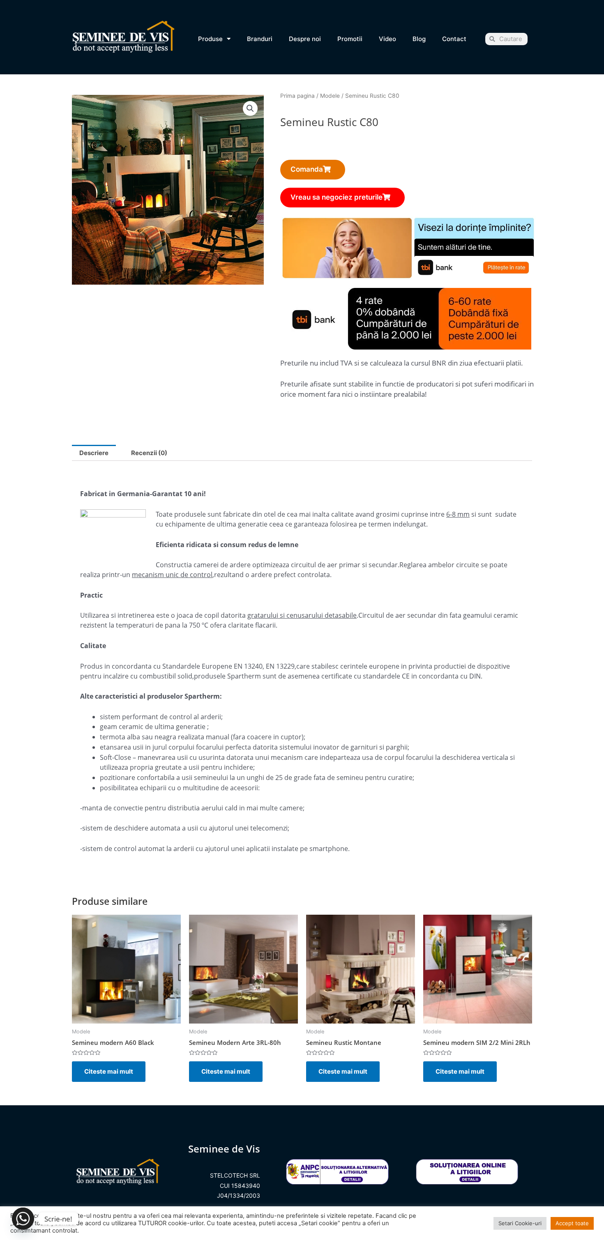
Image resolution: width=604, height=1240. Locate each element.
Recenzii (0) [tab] (149, 453)
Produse (210, 39)
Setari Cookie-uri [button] (520, 1223)
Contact (454, 39)
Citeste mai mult (108, 1071)
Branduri (259, 39)
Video (387, 39)
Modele (330, 95)
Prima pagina (297, 95)
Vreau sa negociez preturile (336, 197)
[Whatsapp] (23, 1219)
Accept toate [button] (572, 1223)
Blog (419, 39)
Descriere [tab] (93, 453)
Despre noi (305, 39)
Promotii (349, 39)
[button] (250, 108)
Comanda (306, 169)
